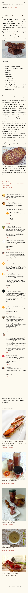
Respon (8, 199)
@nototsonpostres (12, 7)
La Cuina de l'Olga (10, 202)
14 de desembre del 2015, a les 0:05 (14, 203)
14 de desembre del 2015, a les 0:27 (14, 227)
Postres (3, 185)
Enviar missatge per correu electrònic (15, 181)
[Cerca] (25, 2)
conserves (17, 183)
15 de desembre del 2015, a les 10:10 (14, 274)
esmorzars (22, 183)
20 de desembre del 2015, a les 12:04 (14, 368)
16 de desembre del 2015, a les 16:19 (14, 335)
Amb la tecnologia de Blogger (15, 586)
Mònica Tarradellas (10, 226)
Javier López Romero (11, 290)
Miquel (7, 240)
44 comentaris (11, 550)
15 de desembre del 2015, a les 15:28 (15, 306)
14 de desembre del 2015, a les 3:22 (18, 213)
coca (14, 183)
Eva (7, 306)
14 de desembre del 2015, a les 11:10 (17, 252)
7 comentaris (10, 524)
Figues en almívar (8, 522)
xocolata (7, 185)
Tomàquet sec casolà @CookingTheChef (10, 574)
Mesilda (8, 355)
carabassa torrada (9, 34)
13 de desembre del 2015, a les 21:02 (17, 194)
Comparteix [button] (4, 181)
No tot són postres (14, 212)
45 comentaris (11, 577)
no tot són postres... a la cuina (12, 5)
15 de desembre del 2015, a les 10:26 (14, 291)
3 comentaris (10, 447)
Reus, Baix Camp (9, 187)
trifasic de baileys (10, 263)
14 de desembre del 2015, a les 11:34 (14, 264)
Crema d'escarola (9, 548)
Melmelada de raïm (9, 481)
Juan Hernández (10, 334)
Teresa (7, 252)
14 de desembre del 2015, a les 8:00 (17, 240)
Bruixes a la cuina (10, 316)
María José (8, 367)
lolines (7, 194)
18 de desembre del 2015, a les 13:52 (17, 355)
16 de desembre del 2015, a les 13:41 (14, 317)
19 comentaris (11, 483)
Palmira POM (9, 273)
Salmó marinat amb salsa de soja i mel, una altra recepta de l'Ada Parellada (14, 443)
